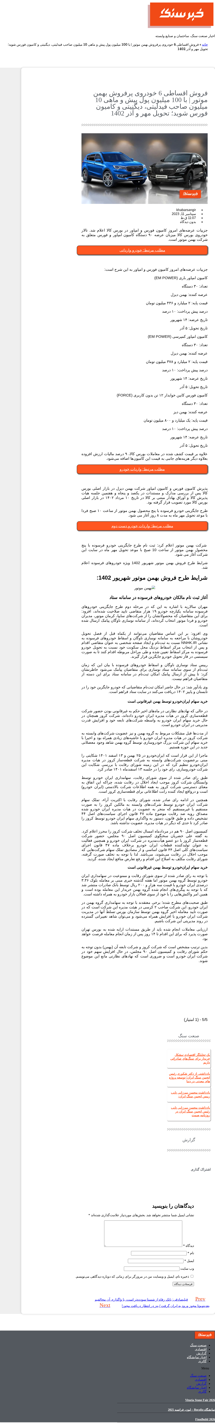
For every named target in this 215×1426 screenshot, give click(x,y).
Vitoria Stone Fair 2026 (200, 1400)
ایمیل (189, 1261)
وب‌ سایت (187, 1268)
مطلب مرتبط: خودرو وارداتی (142, 250)
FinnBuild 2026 (205, 1419)
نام (190, 1253)
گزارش (201, 1353)
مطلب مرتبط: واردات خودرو (142, 469)
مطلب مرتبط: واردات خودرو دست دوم (142, 526)
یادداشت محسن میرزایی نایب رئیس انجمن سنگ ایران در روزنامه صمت (190, 1111)
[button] (189, 1177)
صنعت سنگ (198, 1345)
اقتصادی (201, 1349)
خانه (205, 44)
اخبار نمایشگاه (197, 1357)
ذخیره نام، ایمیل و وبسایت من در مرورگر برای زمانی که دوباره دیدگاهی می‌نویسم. (132, 1276)
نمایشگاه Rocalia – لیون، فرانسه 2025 (191, 1409)
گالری (202, 1361)
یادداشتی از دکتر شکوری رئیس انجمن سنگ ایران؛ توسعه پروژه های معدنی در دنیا (189, 1077)
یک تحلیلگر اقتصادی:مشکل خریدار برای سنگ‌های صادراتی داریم (190, 1058)
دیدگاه (188, 1245)
